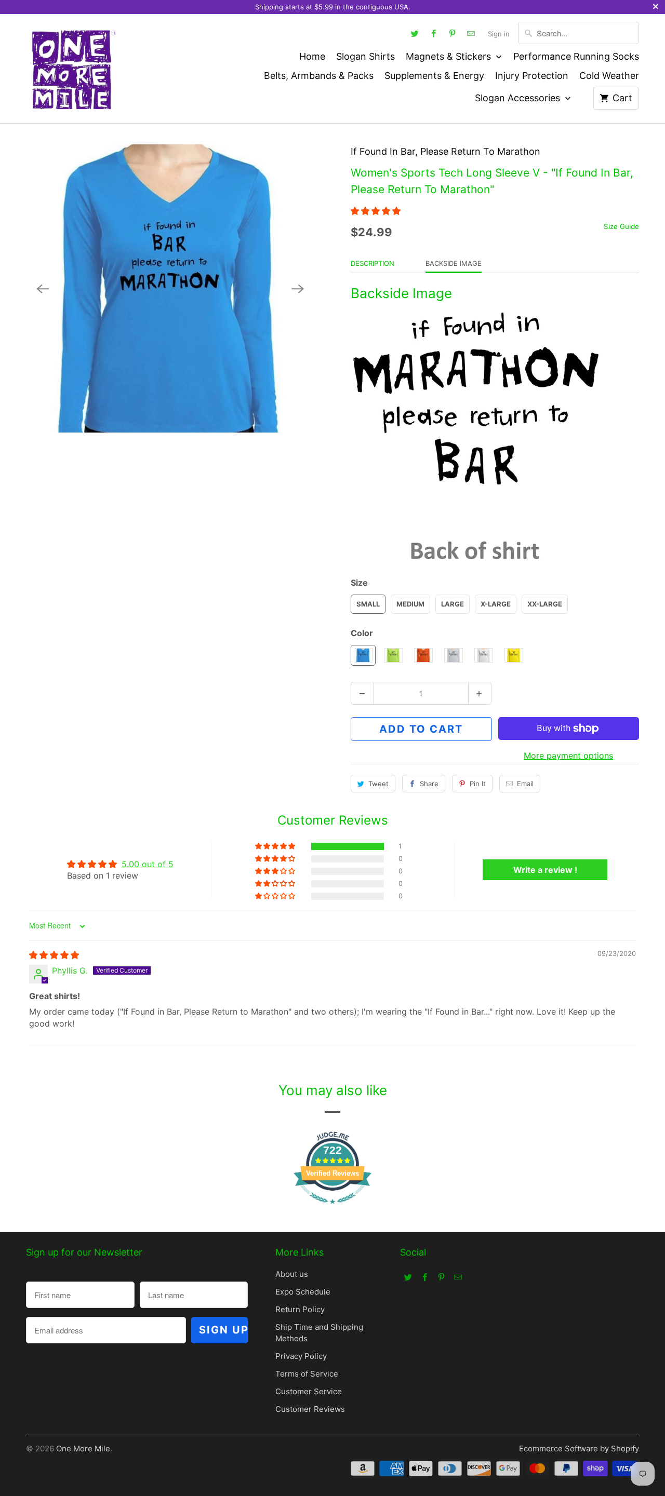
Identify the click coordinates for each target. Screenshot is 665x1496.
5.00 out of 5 (148, 864)
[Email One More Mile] (471, 33)
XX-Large (544, 604)
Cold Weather (609, 75)
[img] (54, 955)
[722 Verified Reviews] (332, 1209)
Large (452, 604)
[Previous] (42, 288)
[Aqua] (170, 288)
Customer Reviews (310, 1409)
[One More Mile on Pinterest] (452, 33)
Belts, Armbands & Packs (319, 75)
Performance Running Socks (576, 56)
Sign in (499, 34)
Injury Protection (531, 75)
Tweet (378, 783)
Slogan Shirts (365, 56)
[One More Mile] (72, 68)
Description (372, 263)
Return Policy (300, 1309)
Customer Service (308, 1391)
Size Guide (621, 226)
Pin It (478, 783)
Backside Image (453, 263)
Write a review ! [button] (545, 870)
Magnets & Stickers (450, 56)
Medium (410, 604)
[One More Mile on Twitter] (415, 33)
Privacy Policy (301, 1356)
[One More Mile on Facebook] (433, 33)
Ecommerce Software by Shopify (579, 1448)
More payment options (568, 755)
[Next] (297, 288)
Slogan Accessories (519, 97)
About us (291, 1274)
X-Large (496, 604)
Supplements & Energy (434, 75)
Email (525, 783)
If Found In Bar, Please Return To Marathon (445, 151)
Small (368, 604)
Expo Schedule (302, 1292)
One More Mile (83, 1448)
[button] (376, 211)
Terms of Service (306, 1374)
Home (312, 56)
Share (429, 783)
